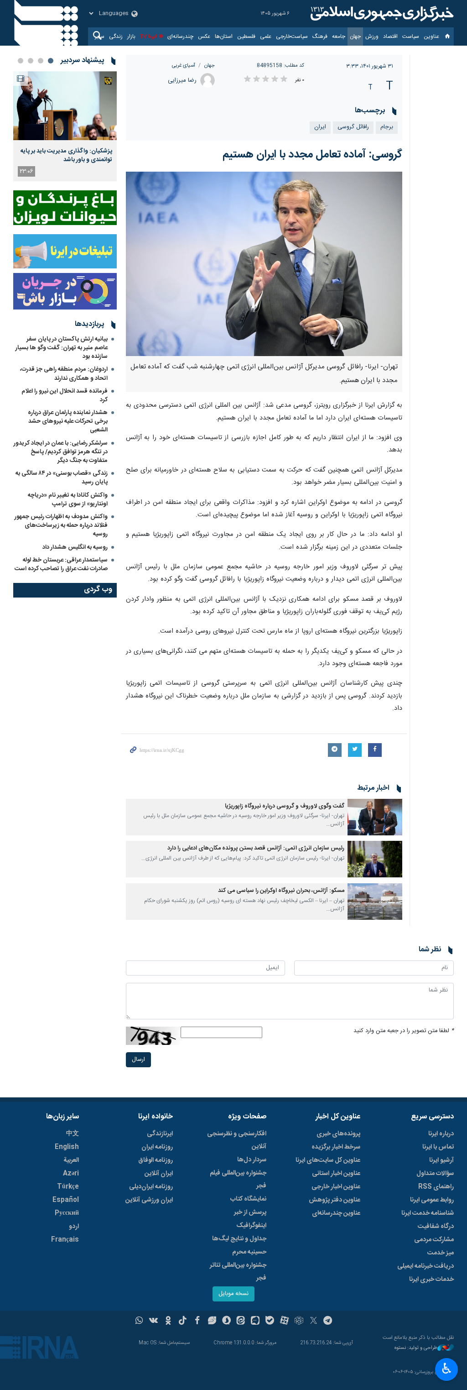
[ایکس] (313, 1321)
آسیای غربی (183, 65)
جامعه (338, 36)
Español (65, 1200)
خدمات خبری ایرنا (431, 1279)
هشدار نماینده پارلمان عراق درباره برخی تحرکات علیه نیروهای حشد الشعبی (68, 421)
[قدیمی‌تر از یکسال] (375, 817)
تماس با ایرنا (438, 1147)
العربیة (71, 1160)
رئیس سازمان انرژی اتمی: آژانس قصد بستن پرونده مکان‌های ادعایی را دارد (255, 848)
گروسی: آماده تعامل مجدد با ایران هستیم (312, 155)
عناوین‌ (431, 36)
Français (65, 1239)
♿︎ (446, 1368)
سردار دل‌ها (251, 1159)
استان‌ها (224, 36)
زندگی (116, 36)
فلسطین (246, 36)
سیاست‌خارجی (292, 36)
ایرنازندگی (160, 1133)
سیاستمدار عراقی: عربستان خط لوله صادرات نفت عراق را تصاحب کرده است (61, 564)
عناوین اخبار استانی (336, 1173)
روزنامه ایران (157, 1147)
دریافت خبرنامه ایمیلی (425, 1266)
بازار (131, 36)
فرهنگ (319, 36)
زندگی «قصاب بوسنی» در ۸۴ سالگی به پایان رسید (62, 477)
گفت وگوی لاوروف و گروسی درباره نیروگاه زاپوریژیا (284, 806)
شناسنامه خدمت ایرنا (427, 1213)
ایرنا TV (148, 36)
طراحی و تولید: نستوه (415, 1348)
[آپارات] (284, 1321)
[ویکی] (153, 1321)
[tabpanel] (65, 126)
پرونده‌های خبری (338, 1133)
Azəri (71, 1173)
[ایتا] (241, 1321)
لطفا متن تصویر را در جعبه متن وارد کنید (403, 1031)
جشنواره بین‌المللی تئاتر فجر (238, 1272)
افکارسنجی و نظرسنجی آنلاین (236, 1140)
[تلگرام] (328, 1321)
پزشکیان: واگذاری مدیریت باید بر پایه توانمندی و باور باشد (66, 155)
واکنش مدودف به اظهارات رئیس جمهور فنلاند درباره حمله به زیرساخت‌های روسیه (61, 525)
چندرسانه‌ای (180, 36)
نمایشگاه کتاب (248, 1199)
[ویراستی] (212, 1321)
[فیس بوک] (197, 1321)
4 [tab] (20, 60)
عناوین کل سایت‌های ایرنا (328, 1160)
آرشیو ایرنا (441, 1160)
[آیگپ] (255, 1321)
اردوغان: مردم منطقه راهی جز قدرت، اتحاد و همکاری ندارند (64, 373)
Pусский (67, 1213)
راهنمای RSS (436, 1186)
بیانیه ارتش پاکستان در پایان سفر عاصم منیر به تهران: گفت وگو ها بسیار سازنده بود (62, 348)
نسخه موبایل (233, 1294)
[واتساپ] (139, 1321)
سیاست (410, 36)
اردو (74, 1226)
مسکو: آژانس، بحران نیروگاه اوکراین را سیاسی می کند (281, 891)
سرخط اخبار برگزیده (335, 1147)
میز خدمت (440, 1253)
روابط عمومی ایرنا (432, 1200)
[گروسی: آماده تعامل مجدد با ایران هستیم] (264, 264)
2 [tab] (40, 60)
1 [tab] (50, 60)
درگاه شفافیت (436, 1226)
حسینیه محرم (249, 1252)
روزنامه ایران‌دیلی (151, 1186)
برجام (386, 127)
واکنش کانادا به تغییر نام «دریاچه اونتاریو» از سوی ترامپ (68, 499)
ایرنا (381, 14)
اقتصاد (390, 36)
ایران (320, 127)
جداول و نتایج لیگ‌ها (239, 1238)
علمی (265, 36)
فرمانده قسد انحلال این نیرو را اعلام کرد (64, 395)
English (67, 1147)
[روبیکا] (299, 1321)
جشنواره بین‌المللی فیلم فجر (238, 1179)
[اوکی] (168, 1321)
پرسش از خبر (250, 1212)
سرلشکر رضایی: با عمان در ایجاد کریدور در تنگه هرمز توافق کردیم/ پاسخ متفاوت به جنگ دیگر (61, 452)
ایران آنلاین (159, 1173)
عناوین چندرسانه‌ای (336, 1213)
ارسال (138, 1060)
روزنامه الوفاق (155, 1160)
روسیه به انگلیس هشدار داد (75, 547)
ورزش (372, 36)
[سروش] (226, 1321)
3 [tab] (30, 60)
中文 (72, 1133)
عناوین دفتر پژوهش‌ (334, 1200)
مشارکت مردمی (434, 1239)
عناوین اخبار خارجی (335, 1186)
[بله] (270, 1321)
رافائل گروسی (353, 127)
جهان (355, 36)
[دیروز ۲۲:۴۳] (65, 105)
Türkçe (68, 1186)
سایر (99, 36)
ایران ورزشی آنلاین (149, 1200)
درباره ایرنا (441, 1133)
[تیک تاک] (182, 1321)
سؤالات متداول (435, 1173)
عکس (204, 36)
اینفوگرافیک (251, 1225)
